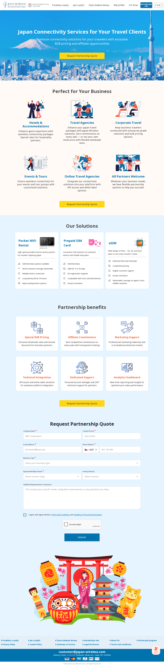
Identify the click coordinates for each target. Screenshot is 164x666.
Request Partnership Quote (82, 55)
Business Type (28, 458)
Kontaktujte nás (146, 5)
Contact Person (88, 431)
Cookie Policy (36, 644)
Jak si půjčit (35, 640)
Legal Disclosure (91, 644)
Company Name (29, 431)
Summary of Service (66, 644)
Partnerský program (147, 640)
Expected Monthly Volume (32, 471)
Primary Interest (88, 471)
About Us (115, 640)
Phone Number (88, 444)
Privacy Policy (9, 644)
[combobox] (91, 450)
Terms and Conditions (61, 514)
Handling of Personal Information (88, 514)
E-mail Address (28, 444)
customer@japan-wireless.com (82, 652)
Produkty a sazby (11, 640)
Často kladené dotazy (67, 640)
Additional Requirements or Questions (37, 484)
